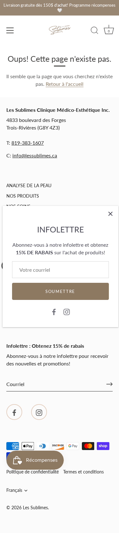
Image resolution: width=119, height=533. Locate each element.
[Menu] (10, 30)
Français (14, 490)
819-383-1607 (27, 143)
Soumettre (60, 291)
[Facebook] (54, 311)
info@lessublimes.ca (34, 155)
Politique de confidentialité (32, 471)
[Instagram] (66, 311)
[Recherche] (95, 31)
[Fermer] (110, 214)
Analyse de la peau (28, 185)
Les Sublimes (35, 507)
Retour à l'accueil (64, 84)
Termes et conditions (83, 471)
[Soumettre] (109, 384)
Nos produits (22, 196)
